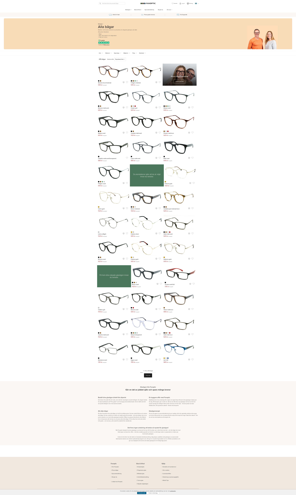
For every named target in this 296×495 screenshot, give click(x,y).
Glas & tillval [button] (137, 10)
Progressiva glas (141, 470)
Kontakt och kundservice (169, 467)
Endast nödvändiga (153, 493)
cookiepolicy (173, 491)
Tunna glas (140, 480)
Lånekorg (191, 3)
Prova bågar (115, 470)
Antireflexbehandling (143, 477)
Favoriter (175, 3)
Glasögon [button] (127, 10)
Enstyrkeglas (140, 467)
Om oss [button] (169, 10)
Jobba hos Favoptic (117, 481)
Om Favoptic (115, 467)
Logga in (183, 3)
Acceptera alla (141, 493)
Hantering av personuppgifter (171, 477)
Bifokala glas (140, 473)
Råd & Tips (166, 480)
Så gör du (160, 10)
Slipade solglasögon (142, 484)
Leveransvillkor (167, 473)
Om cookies (166, 470)
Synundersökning (149, 10)
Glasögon (100, 24)
